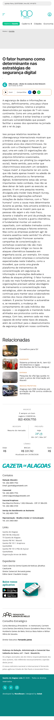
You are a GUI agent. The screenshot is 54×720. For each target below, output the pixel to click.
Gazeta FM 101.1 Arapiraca (14, 543)
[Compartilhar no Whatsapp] (39, 92)
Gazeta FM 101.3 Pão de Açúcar (16, 549)
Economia (48, 24)
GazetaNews (8, 551)
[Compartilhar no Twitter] (34, 92)
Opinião (11, 31)
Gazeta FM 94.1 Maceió (12, 540)
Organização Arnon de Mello (14, 554)
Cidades (38, 24)
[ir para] (32, 589)
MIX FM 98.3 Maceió (11, 535)
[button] (49, 14)
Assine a (11, 24)
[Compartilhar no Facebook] (30, 92)
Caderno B (27, 24)
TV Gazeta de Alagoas (11, 537)
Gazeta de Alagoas (10, 532)
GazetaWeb (7, 546)
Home (5, 31)
